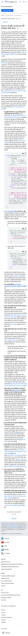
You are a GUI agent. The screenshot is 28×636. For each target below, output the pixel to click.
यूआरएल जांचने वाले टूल (15, 117)
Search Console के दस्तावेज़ (7, 583)
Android (3, 610)
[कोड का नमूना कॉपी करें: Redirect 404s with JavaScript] (25, 228)
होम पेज (2, 15)
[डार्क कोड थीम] (23, 153)
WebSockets (19, 432)
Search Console (7, 10)
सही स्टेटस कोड (16, 276)
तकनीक (20, 459)
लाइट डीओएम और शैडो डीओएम (15, 455)
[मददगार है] (17, 19)
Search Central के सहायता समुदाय (12, 505)
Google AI (3, 620)
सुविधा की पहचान (16, 390)
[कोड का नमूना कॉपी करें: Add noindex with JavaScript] (25, 251)
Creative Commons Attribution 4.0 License (10, 524)
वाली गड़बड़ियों (11, 211)
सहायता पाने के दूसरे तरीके (6, 569)
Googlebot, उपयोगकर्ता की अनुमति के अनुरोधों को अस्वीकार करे (15, 286)
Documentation (6, 7)
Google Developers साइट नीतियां (14, 527)
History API (13, 324)
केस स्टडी (3, 586)
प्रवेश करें (24, 1)
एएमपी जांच (3, 600)
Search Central (16, 2)
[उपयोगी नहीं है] (19, 19)
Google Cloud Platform (6, 617)
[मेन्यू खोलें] (2, 2)
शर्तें (2, 628)
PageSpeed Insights (6, 597)
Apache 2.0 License (10, 526)
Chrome (3, 612)
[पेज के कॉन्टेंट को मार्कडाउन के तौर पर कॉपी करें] (17, 28)
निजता (5, 628)
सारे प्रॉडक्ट (3, 622)
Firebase (3, 615)
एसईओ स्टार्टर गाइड (5, 578)
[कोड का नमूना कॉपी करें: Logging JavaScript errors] (25, 153)
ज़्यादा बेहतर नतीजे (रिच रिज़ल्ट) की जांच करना (10, 595)
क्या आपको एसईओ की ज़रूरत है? (8, 576)
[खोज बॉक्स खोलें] (20, 2)
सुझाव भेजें (5, 22)
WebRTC (7, 434)
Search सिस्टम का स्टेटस (6, 581)
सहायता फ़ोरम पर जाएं (5, 561)
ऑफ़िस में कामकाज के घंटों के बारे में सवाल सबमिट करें (12, 564)
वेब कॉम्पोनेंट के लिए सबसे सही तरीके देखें (16, 466)
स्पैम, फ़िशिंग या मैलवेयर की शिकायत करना (10, 566)
